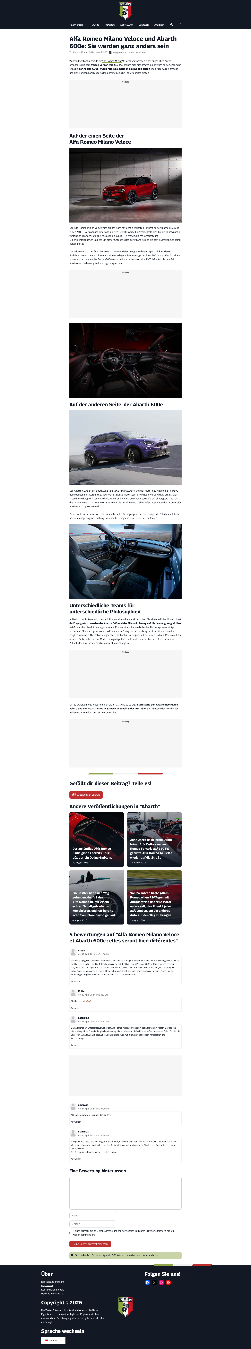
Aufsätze (110, 24)
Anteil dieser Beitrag (88, 794)
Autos (95, 24)
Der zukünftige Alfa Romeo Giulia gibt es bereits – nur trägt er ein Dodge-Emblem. (92, 853)
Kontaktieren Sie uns (52, 1289)
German (53, 1340)
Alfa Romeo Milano (112, 61)
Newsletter (47, 1285)
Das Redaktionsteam (52, 1281)
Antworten (76, 981)
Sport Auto (126, 24)
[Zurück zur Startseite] (125, 10)
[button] (180, 24)
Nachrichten (76, 24)
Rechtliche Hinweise (52, 1293)
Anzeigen (159, 24)
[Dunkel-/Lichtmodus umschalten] (171, 24)
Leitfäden (143, 24)
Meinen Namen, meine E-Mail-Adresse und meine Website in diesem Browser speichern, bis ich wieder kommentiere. (123, 1232)
